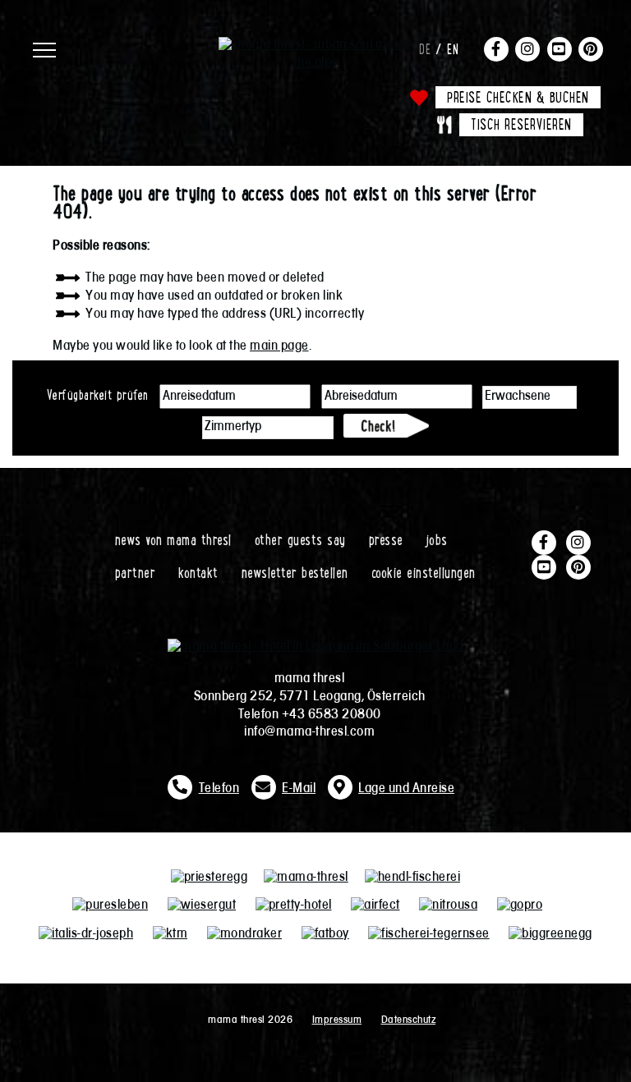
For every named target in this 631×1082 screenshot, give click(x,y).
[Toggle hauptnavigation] (122, 45)
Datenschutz (408, 1020)
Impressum (337, 1020)
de (425, 48)
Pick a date (298, 396)
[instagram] (527, 48)
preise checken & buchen (518, 97)
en (452, 48)
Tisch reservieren (521, 124)
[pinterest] (590, 48)
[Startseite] (315, 45)
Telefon (219, 789)
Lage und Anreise (406, 789)
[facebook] (496, 48)
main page (279, 346)
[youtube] (559, 48)
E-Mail (299, 789)
